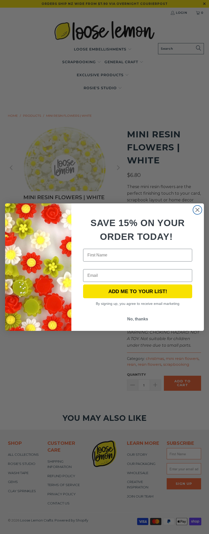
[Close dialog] (197, 209)
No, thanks (137, 319)
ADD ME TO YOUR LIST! (137, 291)
